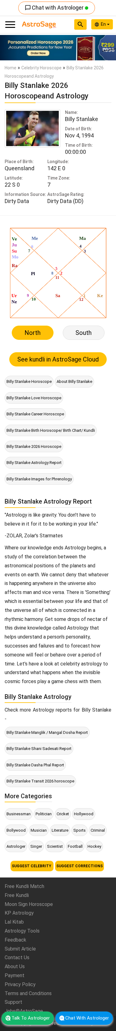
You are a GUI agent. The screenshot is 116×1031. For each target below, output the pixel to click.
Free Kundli (17, 895)
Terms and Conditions (28, 993)
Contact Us (17, 957)
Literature (60, 830)
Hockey (94, 846)
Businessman (18, 814)
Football (75, 846)
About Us (15, 966)
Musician (39, 830)
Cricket (63, 814)
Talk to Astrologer (30, 1018)
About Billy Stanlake (74, 381)
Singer (36, 846)
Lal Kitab (14, 922)
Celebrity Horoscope (41, 67)
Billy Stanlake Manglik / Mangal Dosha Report (47, 732)
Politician (44, 814)
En (104, 24)
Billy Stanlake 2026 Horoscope (33, 446)
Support (13, 1002)
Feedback (15, 940)
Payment (14, 975)
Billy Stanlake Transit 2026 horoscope (40, 781)
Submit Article (20, 949)
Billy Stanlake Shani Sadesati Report (38, 748)
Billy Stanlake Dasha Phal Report (35, 765)
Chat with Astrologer (55, 7)
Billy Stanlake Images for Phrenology (39, 479)
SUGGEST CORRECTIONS (79, 866)
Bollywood (16, 830)
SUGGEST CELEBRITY (32, 866)
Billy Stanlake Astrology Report (34, 462)
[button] (8, 47)
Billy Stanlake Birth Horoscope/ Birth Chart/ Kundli (50, 430)
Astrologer (15, 846)
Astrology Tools (22, 931)
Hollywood (83, 814)
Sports (79, 830)
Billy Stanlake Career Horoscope (35, 414)
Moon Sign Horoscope (29, 904)
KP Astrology (19, 913)
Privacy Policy (20, 984)
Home (10, 67)
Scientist (55, 846)
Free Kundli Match (24, 886)
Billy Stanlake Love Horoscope (33, 398)
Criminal (98, 830)
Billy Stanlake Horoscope (29, 381)
